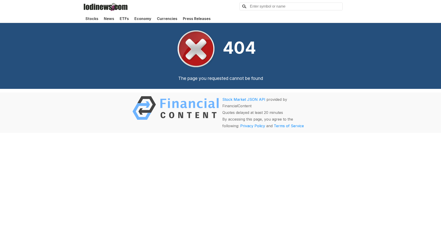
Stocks (91, 18)
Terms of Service (289, 126)
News (109, 18)
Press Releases (197, 18)
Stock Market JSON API (243, 99)
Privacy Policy (252, 126)
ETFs (124, 18)
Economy (142, 18)
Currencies (167, 18)
